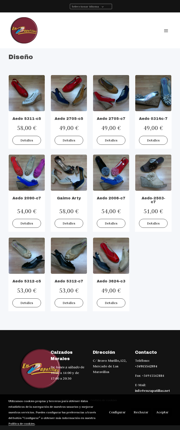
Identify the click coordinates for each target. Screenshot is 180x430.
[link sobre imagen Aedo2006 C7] (111, 173)
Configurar (117, 412)
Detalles (26, 140)
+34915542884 (146, 366)
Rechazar (141, 412)
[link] (24, 30)
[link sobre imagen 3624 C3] (111, 256)
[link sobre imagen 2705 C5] (69, 93)
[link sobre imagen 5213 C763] (69, 256)
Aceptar (162, 412)
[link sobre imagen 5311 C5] (27, 93)
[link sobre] (26, 369)
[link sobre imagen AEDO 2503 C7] (153, 173)
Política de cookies (21, 423)
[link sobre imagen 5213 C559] (27, 256)
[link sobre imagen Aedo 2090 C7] (27, 173)
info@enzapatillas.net (152, 390)
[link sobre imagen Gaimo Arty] (69, 173)
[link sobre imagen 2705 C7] (111, 93)
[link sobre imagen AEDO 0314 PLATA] (153, 93)
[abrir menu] (166, 30)
